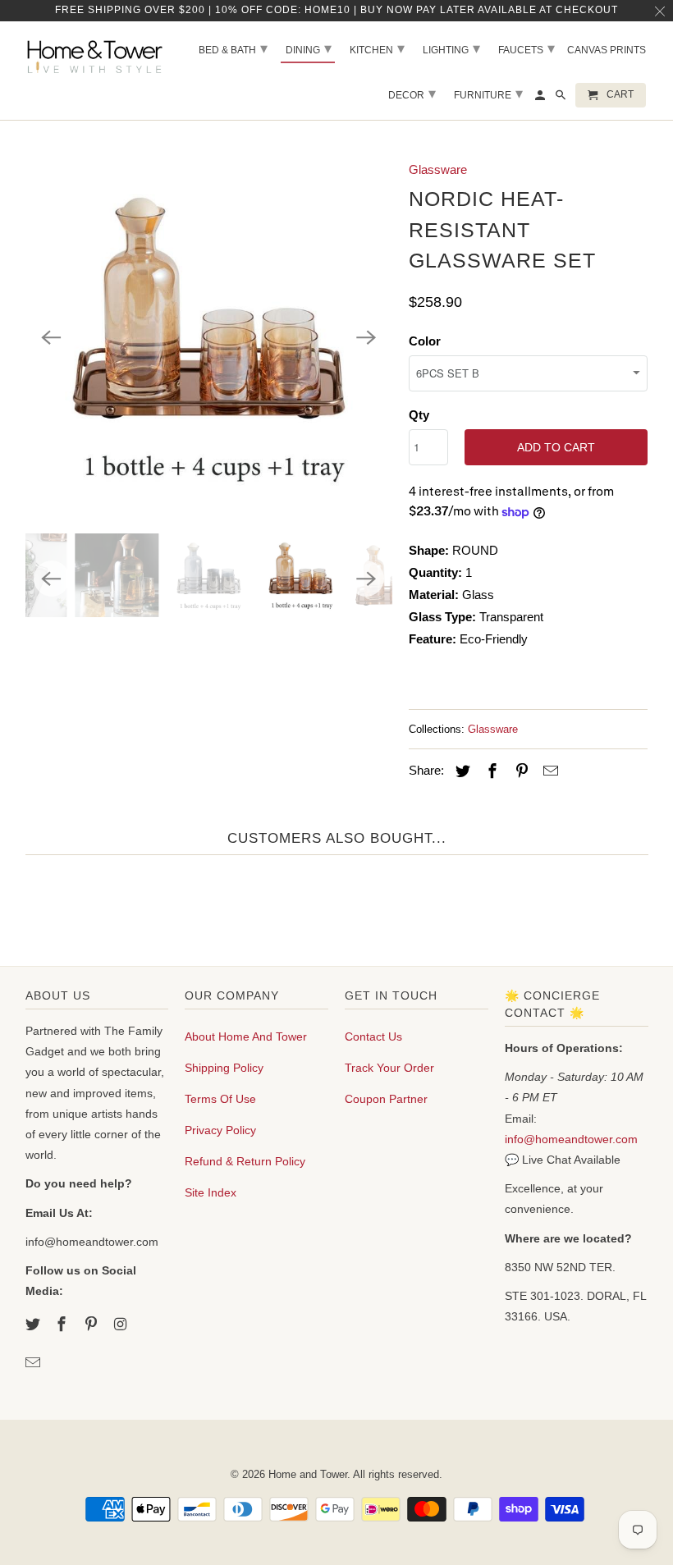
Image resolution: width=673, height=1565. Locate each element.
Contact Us (373, 1036)
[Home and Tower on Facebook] (63, 1324)
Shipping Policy (224, 1067)
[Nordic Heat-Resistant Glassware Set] (209, 337)
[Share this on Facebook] (490, 771)
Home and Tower (307, 1474)
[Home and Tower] (97, 55)
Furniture (488, 93)
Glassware (438, 169)
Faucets (526, 48)
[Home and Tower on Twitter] (34, 1324)
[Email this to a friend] (548, 771)
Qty (419, 415)
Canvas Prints (606, 50)
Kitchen (377, 48)
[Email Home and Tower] (34, 1363)
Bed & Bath (233, 48)
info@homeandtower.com (571, 1139)
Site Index (210, 1192)
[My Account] (541, 98)
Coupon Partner (386, 1098)
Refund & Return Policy (245, 1161)
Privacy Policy (220, 1130)
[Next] (366, 338)
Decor (412, 93)
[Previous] (52, 338)
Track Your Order (389, 1067)
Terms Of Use (220, 1098)
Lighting (451, 48)
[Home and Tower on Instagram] (122, 1324)
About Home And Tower (246, 1036)
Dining (309, 48)
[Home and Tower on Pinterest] (93, 1324)
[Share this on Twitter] (460, 771)
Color (425, 341)
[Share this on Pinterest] (519, 771)
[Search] (562, 98)
